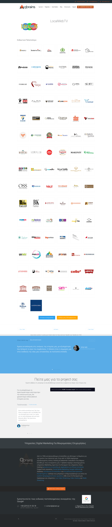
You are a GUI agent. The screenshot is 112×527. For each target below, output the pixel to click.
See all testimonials (35, 340)
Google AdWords (75, 469)
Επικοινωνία (92, 520)
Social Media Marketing (61, 469)
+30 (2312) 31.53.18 (29, 506)
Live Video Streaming (62, 478)
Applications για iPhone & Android (72, 467)
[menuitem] (80, 1)
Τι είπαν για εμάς (33, 404)
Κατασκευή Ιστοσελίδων (52, 471)
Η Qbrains (88, 520)
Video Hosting (75, 478)
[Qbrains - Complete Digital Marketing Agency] (27, 7)
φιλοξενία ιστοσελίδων (51, 467)
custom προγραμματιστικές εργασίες (50, 476)
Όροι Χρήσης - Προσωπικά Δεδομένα (79, 520)
